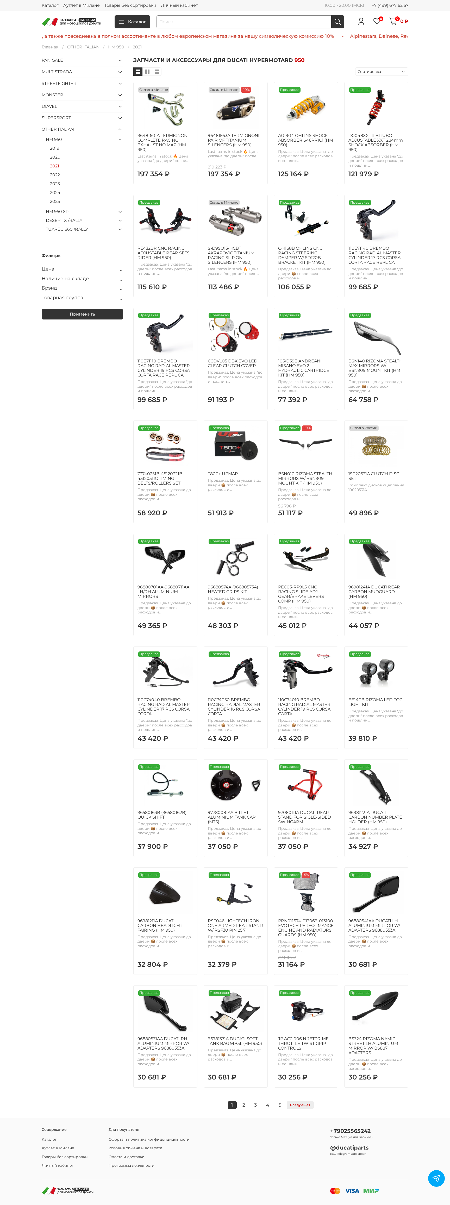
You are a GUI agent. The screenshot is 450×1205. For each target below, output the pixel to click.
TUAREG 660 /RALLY (67, 229)
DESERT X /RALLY (64, 220)
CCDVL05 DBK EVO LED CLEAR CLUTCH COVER (232, 363)
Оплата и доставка (126, 1156)
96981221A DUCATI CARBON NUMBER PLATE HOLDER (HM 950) (375, 817)
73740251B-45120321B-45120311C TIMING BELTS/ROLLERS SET (161, 478)
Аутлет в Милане (81, 5)
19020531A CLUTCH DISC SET (373, 476)
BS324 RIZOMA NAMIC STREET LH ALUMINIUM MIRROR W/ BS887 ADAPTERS (373, 1045)
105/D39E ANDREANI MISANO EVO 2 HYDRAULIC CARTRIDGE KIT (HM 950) (303, 368)
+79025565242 (350, 1131)
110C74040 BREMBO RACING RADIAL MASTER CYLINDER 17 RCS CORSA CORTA (164, 706)
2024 (55, 192)
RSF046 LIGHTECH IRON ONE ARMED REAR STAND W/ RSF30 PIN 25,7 (235, 925)
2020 (55, 157)
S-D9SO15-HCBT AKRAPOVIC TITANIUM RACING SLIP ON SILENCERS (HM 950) (231, 255)
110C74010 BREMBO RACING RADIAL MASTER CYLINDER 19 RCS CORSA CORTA (304, 706)
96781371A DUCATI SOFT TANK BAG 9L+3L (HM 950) (235, 1041)
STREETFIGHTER (59, 83)
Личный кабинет (179, 5)
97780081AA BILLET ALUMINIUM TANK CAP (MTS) (231, 817)
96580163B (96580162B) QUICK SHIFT (162, 815)
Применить (82, 314)
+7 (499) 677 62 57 (390, 5)
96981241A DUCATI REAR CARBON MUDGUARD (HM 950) (374, 592)
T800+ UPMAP (223, 473)
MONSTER (52, 94)
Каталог (50, 5)
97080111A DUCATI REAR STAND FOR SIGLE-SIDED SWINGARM (304, 817)
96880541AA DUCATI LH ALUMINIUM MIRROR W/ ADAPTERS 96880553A (374, 925)
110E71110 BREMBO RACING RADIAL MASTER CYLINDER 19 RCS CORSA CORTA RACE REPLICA (164, 368)
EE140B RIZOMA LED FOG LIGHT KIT (375, 702)
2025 (55, 201)
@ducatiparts (349, 1147)
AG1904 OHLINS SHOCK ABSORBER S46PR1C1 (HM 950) (305, 140)
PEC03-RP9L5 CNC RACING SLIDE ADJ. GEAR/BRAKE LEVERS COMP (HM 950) (301, 594)
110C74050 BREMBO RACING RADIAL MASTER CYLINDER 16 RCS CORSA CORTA (234, 706)
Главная (50, 47)
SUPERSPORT (56, 117)
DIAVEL (49, 106)
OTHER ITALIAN (83, 47)
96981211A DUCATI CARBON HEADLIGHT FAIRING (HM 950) (160, 925)
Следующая (300, 1105)
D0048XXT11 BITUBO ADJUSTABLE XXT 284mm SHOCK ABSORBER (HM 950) (375, 142)
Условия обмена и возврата (135, 1148)
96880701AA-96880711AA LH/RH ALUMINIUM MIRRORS (163, 592)
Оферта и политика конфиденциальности (149, 1139)
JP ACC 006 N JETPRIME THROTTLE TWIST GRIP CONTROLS (303, 1043)
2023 (55, 183)
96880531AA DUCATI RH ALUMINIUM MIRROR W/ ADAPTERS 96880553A (163, 1043)
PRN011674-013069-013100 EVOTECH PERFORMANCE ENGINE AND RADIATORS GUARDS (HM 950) (306, 927)
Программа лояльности (131, 1165)
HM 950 (116, 47)
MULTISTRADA (57, 71)
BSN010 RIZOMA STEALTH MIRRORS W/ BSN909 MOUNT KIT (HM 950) (305, 478)
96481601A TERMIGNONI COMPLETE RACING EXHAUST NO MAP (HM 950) (163, 142)
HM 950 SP (57, 211)
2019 (54, 148)
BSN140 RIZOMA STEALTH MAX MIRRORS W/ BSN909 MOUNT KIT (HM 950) (375, 368)
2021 (54, 166)
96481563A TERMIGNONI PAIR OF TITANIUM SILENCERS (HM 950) (233, 140)
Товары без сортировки (130, 5)
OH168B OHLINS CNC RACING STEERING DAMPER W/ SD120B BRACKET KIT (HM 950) (302, 255)
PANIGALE (52, 60)
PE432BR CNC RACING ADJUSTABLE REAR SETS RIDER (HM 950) (164, 253)
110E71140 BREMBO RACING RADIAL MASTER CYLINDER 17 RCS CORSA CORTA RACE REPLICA (374, 255)
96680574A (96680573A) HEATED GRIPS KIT (233, 589)
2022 (55, 174)
